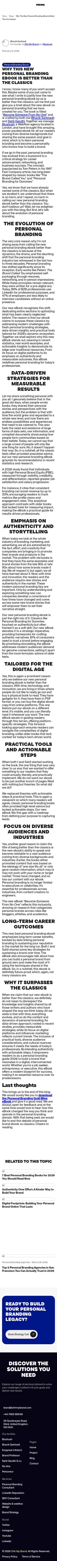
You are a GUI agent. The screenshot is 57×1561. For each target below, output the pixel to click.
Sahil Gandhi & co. (12, 1460)
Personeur (7, 1471)
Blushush (47, 44)
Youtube (6, 1535)
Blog (32, 1458)
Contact (34, 1463)
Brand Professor (11, 1455)
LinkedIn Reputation (13, 1492)
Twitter (6, 1525)
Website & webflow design (12, 1505)
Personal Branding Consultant (12, 1486)
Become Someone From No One (24, 114)
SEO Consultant (11, 1498)
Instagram (7, 1530)
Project (33, 1452)
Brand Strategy (10, 1512)
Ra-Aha (6, 1466)
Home (4, 16)
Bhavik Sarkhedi (43, 118)
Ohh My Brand (31, 44)
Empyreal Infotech (12, 1450)
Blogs (11, 16)
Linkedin (6, 1541)
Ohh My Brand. (19, 1551)
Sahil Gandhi (16, 121)
